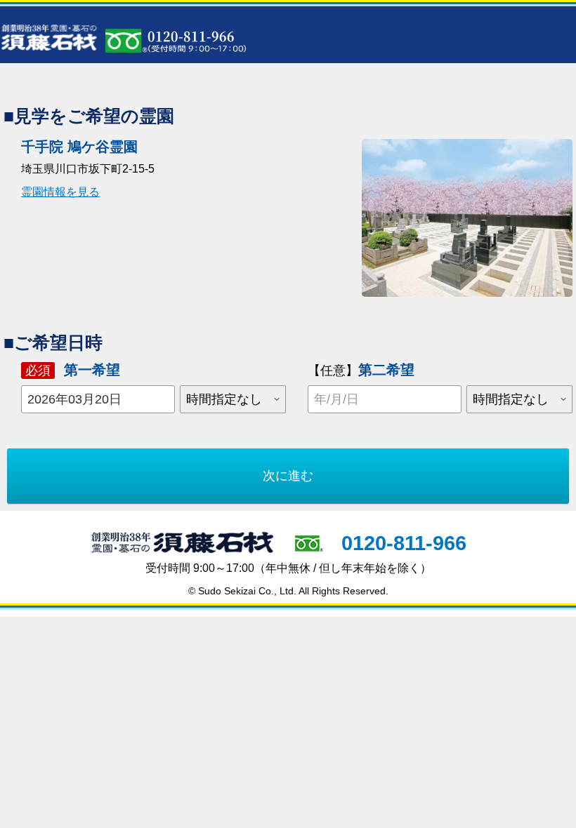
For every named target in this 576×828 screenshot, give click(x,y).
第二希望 (361, 370)
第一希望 (72, 370)
